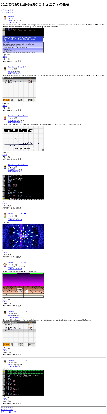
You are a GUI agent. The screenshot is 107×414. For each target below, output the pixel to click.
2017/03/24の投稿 (7, 12)
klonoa (10, 71)
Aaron (10, 218)
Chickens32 (12, 120)
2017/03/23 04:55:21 (15, 73)
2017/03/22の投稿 (7, 10)
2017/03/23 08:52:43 (15, 317)
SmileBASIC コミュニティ (18, 16)
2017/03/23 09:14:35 (15, 366)
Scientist (11, 364)
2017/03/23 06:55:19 (15, 220)
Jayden (10, 267)
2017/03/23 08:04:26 (15, 269)
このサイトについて (8, 412)
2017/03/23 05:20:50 (15, 122)
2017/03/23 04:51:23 (15, 22)
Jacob (10, 20)
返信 (5, 57)
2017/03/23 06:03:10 (15, 171)
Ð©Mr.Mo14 (12, 169)
